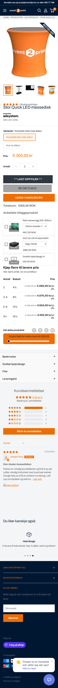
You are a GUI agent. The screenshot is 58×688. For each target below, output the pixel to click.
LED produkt (31, 17)
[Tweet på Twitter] (46, 330)
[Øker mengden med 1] (33, 166)
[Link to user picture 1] (11, 491)
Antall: (7, 166)
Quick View (14, 229)
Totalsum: (10, 205)
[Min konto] (45, 10)
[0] (52, 10)
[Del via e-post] (52, 330)
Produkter (17, 17)
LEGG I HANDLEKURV (29, 197)
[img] (10, 452)
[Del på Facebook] (34, 330)
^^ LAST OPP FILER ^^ (28, 179)
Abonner (13, 618)
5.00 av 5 (37, 397)
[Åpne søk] (39, 10)
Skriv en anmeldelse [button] (29, 431)
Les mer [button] (37, 479)
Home (6, 17)
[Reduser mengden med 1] (16, 166)
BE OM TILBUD (27, 188)
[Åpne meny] (4, 10)
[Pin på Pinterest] (40, 330)
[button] (15, 408)
